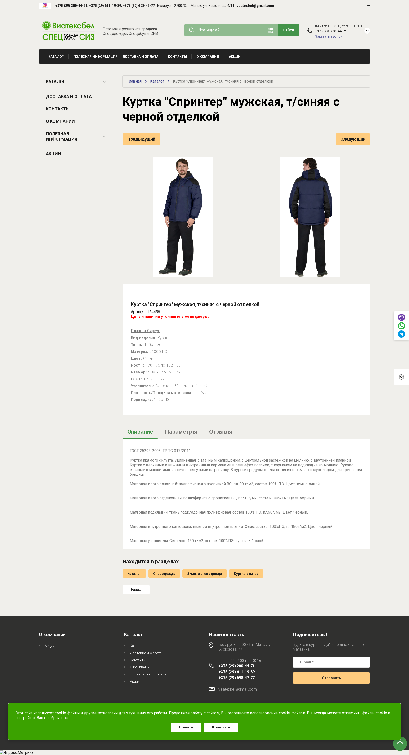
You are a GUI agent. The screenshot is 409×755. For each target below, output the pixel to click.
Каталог (55, 81)
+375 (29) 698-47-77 (139, 6)
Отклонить (221, 727)
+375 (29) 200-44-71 (71, 6)
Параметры (181, 431)
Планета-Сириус (145, 331)
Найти (288, 30)
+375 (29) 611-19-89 (105, 6)
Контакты (58, 108)
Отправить (331, 678)
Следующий (352, 139)
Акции (53, 153)
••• (368, 6)
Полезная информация (61, 136)
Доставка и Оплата (69, 96)
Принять (186, 727)
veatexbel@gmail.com (255, 6)
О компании (60, 121)
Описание (140, 431)
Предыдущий (141, 139)
